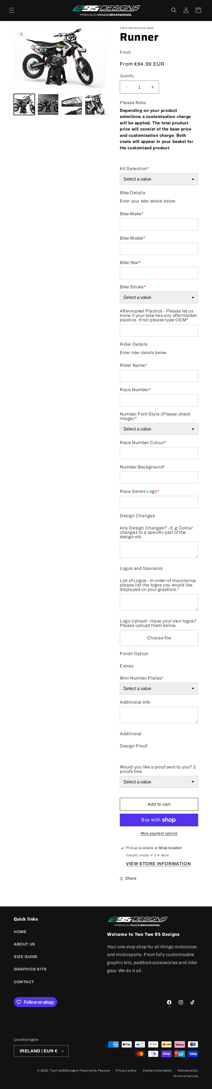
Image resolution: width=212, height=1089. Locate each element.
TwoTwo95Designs (64, 1070)
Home (20, 932)
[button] (12, 10)
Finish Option (134, 654)
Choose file (159, 638)
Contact (24, 982)
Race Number (135, 390)
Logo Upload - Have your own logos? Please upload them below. (158, 623)
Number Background (142, 467)
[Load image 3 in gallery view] (71, 104)
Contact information (157, 1070)
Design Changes (137, 516)
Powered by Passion (95, 1070)
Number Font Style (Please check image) (155, 416)
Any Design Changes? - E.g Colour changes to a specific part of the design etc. (156, 532)
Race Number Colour (143, 442)
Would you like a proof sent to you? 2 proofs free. (158, 769)
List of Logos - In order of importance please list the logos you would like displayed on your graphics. (158, 585)
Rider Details (134, 344)
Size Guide (26, 957)
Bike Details (132, 193)
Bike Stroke (133, 287)
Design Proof (133, 746)
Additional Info (135, 702)
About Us (24, 944)
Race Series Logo (139, 491)
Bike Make (132, 214)
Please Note (133, 103)
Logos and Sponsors (141, 568)
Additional (131, 734)
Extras (127, 666)
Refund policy (188, 1070)
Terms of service (185, 1076)
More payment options (159, 833)
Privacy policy (126, 1070)
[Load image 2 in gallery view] (48, 104)
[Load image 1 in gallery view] (24, 104)
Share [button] (131, 878)
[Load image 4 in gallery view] (95, 104)
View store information (158, 863)
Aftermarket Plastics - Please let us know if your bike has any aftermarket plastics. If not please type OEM (158, 315)
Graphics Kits (30, 969)
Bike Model (132, 238)
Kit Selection (134, 168)
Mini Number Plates (142, 678)
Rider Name (133, 365)
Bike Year (130, 262)
